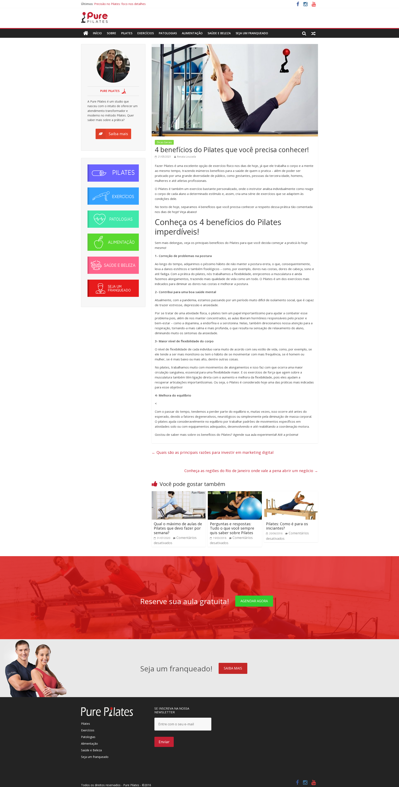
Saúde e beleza (219, 33)
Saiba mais (233, 668)
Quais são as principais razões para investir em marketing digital (212, 452)
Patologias (168, 33)
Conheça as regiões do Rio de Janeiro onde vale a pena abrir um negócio (251, 470)
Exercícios (145, 33)
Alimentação (192, 33)
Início (97, 33)
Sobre (111, 33)
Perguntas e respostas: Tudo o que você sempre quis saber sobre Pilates (232, 528)
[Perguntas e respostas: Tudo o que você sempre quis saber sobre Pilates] (235, 493)
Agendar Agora (254, 601)
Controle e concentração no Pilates (118, 4)
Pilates (126, 33)
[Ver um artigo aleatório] (313, 33)
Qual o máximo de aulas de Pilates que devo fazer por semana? (178, 528)
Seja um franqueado (94, 757)
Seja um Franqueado (252, 33)
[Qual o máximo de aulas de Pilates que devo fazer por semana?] (179, 493)
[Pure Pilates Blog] (94, 14)
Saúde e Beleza (91, 750)
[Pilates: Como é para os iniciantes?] (291, 493)
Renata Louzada (186, 156)
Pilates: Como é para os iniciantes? (287, 526)
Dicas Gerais (164, 142)
